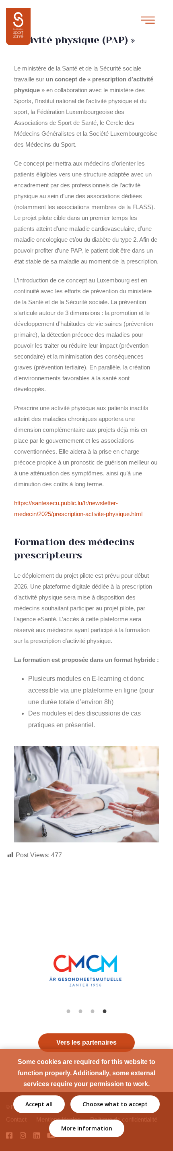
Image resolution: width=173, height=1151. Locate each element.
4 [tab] (105, 1011)
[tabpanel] (87, 979)
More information (86, 1128)
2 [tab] (80, 1011)
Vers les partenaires (86, 1042)
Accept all (39, 1104)
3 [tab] (93, 1011)
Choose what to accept (115, 1104)
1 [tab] (68, 1011)
